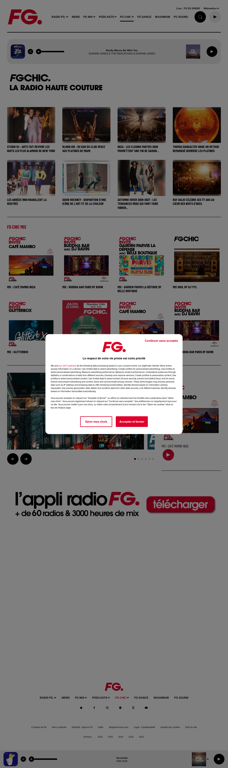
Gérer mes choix (96, 421)
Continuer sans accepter (161, 341)
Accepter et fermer (131, 421)
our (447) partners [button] (67, 365)
